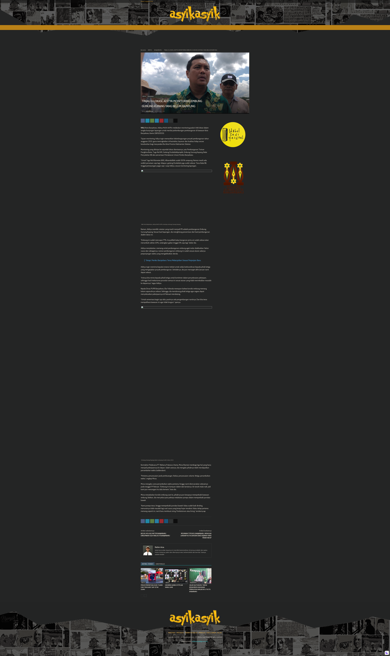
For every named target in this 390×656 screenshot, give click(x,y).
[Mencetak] (171, 121)
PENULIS (202, 633)
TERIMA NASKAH (191, 633)
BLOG (219, 633)
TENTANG (172, 633)
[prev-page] (142, 595)
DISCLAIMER (211, 633)
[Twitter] (244, 1)
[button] (387, 653)
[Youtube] (247, 1)
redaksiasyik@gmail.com (200, 641)
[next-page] (145, 595)
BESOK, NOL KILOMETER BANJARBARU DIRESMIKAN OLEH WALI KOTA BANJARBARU (155, 535)
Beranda (143, 50)
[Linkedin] (166, 121)
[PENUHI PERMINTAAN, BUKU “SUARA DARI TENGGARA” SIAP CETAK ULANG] (152, 575)
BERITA (150, 50)
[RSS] (241, 1)
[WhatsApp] (152, 121)
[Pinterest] (161, 121)
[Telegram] (157, 121)
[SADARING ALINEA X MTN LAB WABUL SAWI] (176, 575)
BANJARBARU (158, 50)
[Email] (175, 121)
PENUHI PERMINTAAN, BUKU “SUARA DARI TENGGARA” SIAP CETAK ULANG (152, 587)
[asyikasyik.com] (195, 14)
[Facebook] (237, 1)
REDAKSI (180, 633)
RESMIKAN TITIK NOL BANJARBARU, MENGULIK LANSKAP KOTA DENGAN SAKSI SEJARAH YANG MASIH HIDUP (196, 536)
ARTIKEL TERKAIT (147, 564)
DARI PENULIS (160, 564)
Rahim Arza (149, 111)
